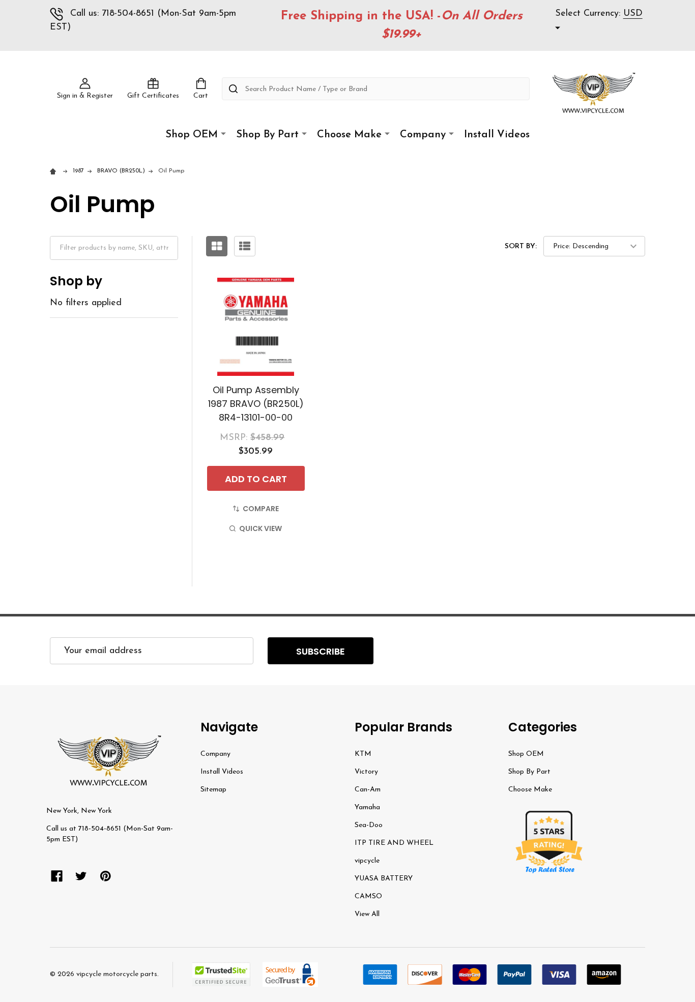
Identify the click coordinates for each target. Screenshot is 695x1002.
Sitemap (213, 789)
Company (423, 135)
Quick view (260, 528)
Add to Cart (256, 479)
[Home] (55, 171)
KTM (363, 754)
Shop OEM (191, 135)
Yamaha (367, 807)
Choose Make (349, 135)
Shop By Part (267, 135)
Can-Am (368, 789)
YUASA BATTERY (384, 878)
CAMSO (368, 896)
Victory (366, 772)
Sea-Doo (369, 825)
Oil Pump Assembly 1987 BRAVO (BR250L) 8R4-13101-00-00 (256, 404)
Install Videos (497, 135)
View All (367, 914)
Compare (261, 509)
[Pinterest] (105, 876)
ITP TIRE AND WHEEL (394, 843)
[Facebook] (56, 876)
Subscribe (320, 651)
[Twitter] (81, 876)
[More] (223, 134)
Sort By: (521, 246)
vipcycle (367, 861)
